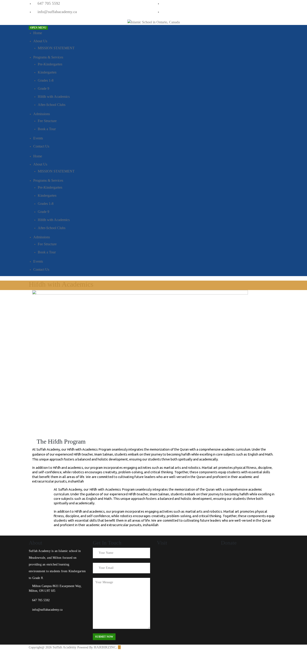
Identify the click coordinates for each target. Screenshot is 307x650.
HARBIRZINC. (105, 647)
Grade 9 (43, 88)
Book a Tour (47, 129)
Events (38, 138)
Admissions (41, 114)
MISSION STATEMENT (56, 48)
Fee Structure (47, 121)
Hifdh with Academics (54, 96)
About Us (40, 41)
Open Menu (38, 27)
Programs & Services (48, 57)
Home (37, 33)
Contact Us (41, 146)
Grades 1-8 (45, 80)
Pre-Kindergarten (50, 64)
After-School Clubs (51, 105)
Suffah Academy (64, 647)
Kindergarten (47, 72)
